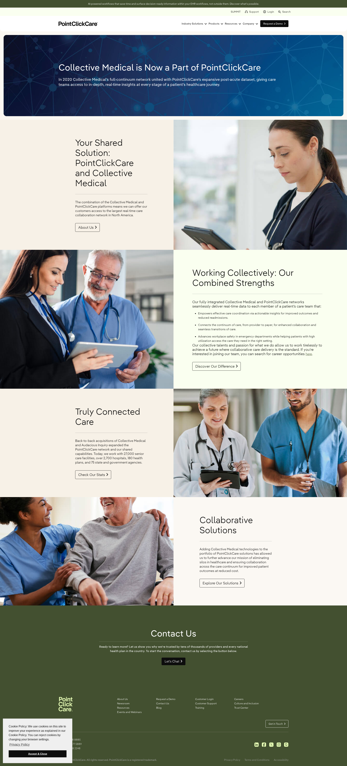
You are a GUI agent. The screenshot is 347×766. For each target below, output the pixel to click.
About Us (86, 227)
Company (248, 23)
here (309, 354)
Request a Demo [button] (273, 23)
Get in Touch (276, 723)
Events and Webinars (129, 712)
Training (199, 707)
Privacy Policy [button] (19, 744)
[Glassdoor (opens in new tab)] (286, 744)
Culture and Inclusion (246, 703)
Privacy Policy (232, 759)
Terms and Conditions (257, 759)
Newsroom (123, 703)
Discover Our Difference (215, 366)
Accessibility (281, 759)
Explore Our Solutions (220, 583)
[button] (284, 12)
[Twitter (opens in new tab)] (271, 744)
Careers (238, 699)
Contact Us (162, 703)
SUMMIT (236, 11)
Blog (159, 707)
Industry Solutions (192, 23)
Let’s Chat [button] (172, 661)
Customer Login (204, 699)
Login (270, 11)
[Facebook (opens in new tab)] (264, 744)
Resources (231, 23)
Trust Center (241, 707)
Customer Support (206, 703)
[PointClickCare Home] (78, 23)
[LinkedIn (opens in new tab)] (256, 744)
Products (214, 23)
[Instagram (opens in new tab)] (279, 744)
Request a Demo (165, 699)
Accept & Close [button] (37, 753)
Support (254, 11)
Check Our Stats (91, 474)
